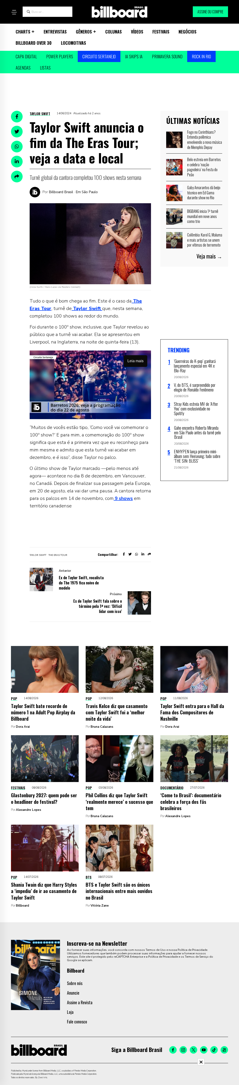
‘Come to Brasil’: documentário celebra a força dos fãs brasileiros (190, 801)
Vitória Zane (100, 906)
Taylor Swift (40, 113)
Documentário (171, 787)
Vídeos (137, 32)
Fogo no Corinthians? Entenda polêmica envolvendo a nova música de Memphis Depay (204, 139)
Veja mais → (209, 256)
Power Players (59, 56)
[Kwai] (224, 1050)
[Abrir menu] (14, 12)
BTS (88, 877)
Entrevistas (55, 32)
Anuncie (73, 993)
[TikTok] (214, 1050)
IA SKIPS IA (134, 56)
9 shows (123, 498)
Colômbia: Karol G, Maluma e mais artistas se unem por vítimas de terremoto (204, 240)
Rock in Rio (201, 56)
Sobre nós (74, 983)
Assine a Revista (79, 1002)
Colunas (113, 32)
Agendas (23, 68)
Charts (23, 32)
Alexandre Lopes (28, 810)
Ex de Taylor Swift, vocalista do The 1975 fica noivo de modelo (81, 583)
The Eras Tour (58, 555)
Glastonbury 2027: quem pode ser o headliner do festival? (44, 798)
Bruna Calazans (102, 727)
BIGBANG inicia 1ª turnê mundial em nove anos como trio (202, 216)
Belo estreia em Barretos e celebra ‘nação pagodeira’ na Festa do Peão (204, 167)
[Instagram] (183, 1050)
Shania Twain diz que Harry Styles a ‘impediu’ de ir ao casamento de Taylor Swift (44, 891)
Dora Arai (23, 727)
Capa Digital (26, 56)
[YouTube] (203, 1050)
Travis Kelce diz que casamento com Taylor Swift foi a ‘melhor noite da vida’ (117, 712)
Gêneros (84, 32)
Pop (14, 698)
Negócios (187, 32)
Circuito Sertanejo (99, 56)
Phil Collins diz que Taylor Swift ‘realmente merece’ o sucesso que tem (119, 801)
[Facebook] (173, 1050)
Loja (70, 1012)
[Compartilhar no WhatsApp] (17, 146)
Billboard (22, 906)
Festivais (160, 32)
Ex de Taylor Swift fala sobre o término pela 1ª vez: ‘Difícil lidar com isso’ (97, 606)
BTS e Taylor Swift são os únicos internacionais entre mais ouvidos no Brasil (119, 891)
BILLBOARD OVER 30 (34, 43)
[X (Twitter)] (193, 1050)
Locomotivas (73, 43)
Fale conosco (77, 1022)
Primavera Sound (167, 56)
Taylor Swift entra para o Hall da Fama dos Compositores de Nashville (192, 712)
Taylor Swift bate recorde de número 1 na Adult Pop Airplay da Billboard (43, 712)
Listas (45, 68)
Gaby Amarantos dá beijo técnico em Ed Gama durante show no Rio (203, 192)
